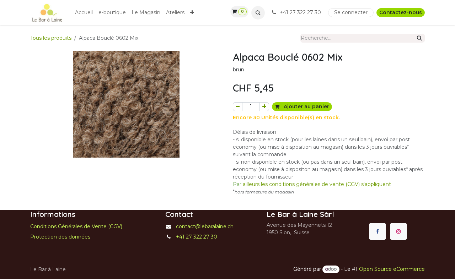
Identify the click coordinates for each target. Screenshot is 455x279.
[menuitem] (84, 12)
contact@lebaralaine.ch (205, 226)
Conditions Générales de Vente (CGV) (76, 226)
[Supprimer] (237, 106)
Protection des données (60, 237)
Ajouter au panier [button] (305, 106)
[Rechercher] (419, 38)
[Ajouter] (264, 106)
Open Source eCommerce (392, 269)
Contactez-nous (400, 12)
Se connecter (351, 12)
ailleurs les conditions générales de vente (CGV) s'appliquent (312, 184)
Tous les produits (50, 38)
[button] (258, 13)
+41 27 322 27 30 (300, 12)
